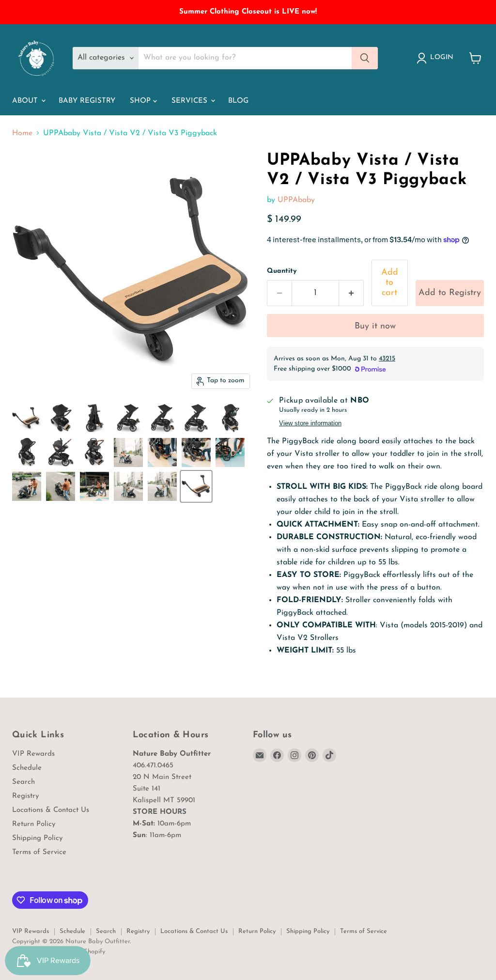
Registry (25, 796)
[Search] (365, 58)
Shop (141, 101)
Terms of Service (39, 852)
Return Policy (33, 824)
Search (23, 782)
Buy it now (375, 326)
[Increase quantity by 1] (351, 293)
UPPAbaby (296, 200)
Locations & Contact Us (50, 810)
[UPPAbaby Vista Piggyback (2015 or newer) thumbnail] (196, 486)
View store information (310, 423)
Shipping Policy (37, 838)
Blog (238, 101)
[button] (450, 293)
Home (22, 133)
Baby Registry (87, 101)
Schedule (27, 768)
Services (190, 101)
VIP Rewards (33, 754)
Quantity (281, 271)
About (26, 101)
